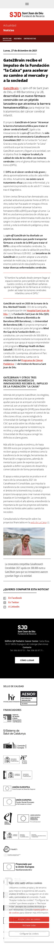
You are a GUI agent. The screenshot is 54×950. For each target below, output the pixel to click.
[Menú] (27, 4)
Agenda (18, 38)
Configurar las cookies (29, 933)
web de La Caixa (38, 522)
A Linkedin (13, 606)
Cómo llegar (27, 660)
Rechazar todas (29, 925)
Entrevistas (30, 38)
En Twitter (13, 602)
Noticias (8, 30)
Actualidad (9, 25)
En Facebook (15, 597)
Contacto (27, 647)
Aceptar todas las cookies (29, 919)
